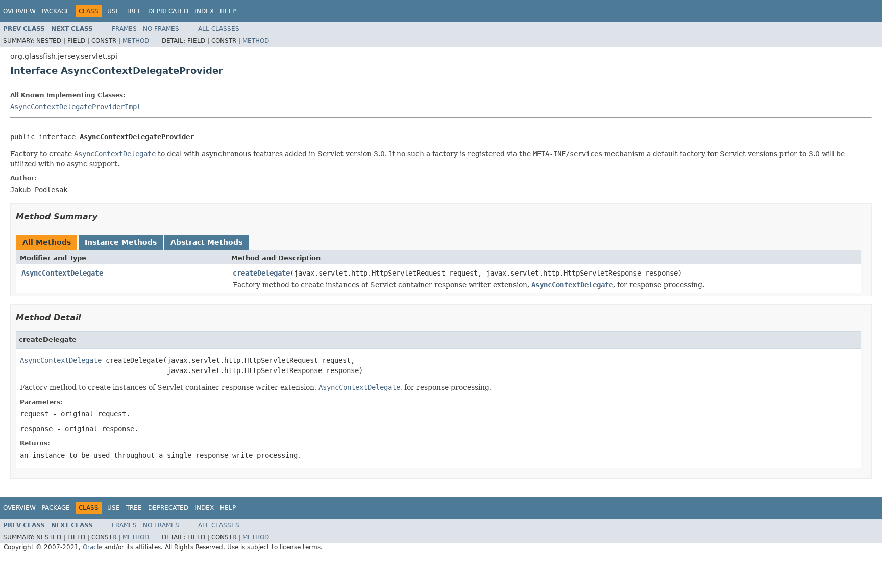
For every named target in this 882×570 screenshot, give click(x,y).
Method (135, 40)
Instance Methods (121, 242)
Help (228, 11)
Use (113, 11)
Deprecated (168, 11)
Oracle (92, 547)
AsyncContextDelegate (62, 273)
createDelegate (261, 273)
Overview (19, 11)
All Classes (218, 28)
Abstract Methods (206, 242)
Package (56, 11)
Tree (134, 11)
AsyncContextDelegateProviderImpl (75, 107)
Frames (124, 28)
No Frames (161, 28)
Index (204, 11)
